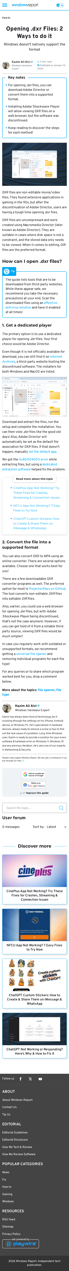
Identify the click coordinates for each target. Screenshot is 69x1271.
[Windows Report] (25, 5)
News (5, 1172)
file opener (46, 690)
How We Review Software (19, 1154)
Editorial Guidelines (15, 1133)
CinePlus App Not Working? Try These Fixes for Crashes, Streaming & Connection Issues (36, 492)
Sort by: (38, 827)
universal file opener (31, 654)
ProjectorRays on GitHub (47, 589)
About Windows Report (17, 1100)
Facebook (20, 1079)
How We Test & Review (17, 1147)
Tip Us (6, 1114)
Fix (4, 1180)
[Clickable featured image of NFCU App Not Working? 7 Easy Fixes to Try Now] (34, 925)
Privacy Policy (11, 1234)
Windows (8, 1201)
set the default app (42, 452)
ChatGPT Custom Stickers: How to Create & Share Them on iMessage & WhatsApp (36, 523)
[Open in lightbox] (34, 397)
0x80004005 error (33, 459)
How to (6, 18)
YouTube (40, 1079)
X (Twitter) (30, 1079)
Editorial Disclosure (15, 1140)
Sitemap (7, 1227)
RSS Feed (8, 1219)
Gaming (7, 1194)
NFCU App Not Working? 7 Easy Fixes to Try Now (34, 947)
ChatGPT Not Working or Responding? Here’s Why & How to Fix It (34, 1051)
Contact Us (9, 1107)
